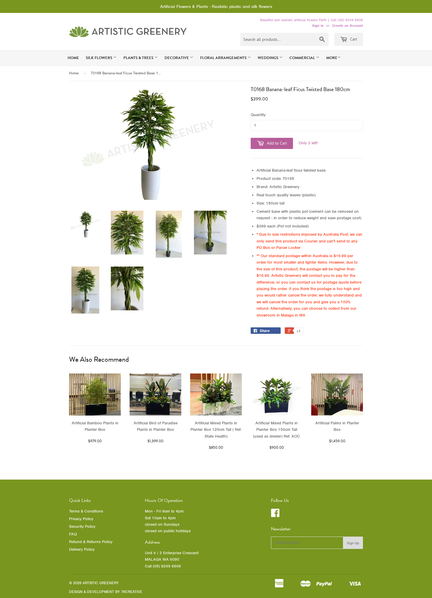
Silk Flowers (99, 58)
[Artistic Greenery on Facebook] (275, 514)
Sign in (318, 25)
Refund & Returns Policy (91, 541)
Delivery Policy (82, 549)
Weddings (268, 58)
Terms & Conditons (86, 511)
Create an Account (347, 25)
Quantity (258, 114)
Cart (353, 39)
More (331, 58)
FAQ (73, 534)
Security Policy (82, 526)
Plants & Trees (138, 58)
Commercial (302, 58)
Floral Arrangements (223, 58)
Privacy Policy (81, 518)
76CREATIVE (131, 591)
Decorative (177, 58)
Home (73, 58)
